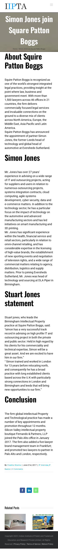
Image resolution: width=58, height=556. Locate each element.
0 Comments (17, 469)
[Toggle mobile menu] (51, 4)
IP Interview (43, 465)
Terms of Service (33, 544)
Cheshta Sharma (14, 465)
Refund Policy (47, 544)
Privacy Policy (19, 544)
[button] (7, 522)
